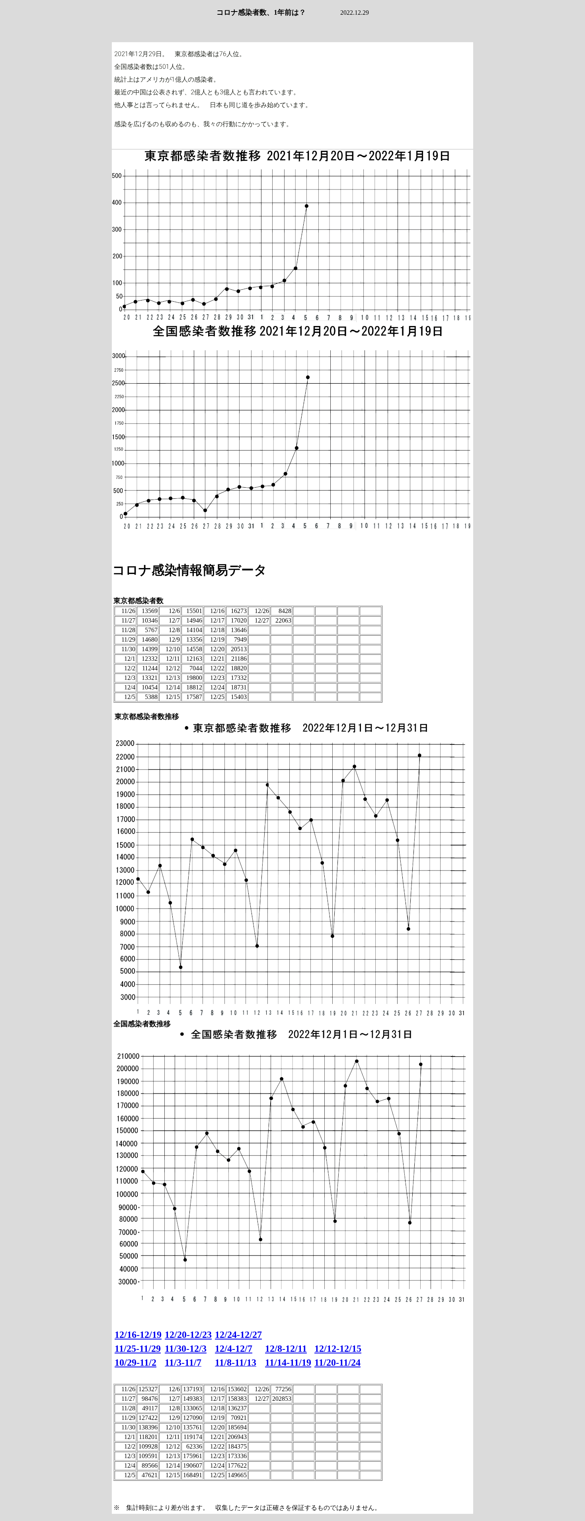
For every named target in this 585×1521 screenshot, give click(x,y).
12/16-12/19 (138, 1335)
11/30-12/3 (186, 1348)
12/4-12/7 (233, 1348)
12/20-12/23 (188, 1335)
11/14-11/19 (288, 1362)
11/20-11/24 (337, 1362)
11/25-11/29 (138, 1348)
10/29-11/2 (135, 1362)
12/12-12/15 (337, 1348)
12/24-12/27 (238, 1335)
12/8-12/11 (286, 1348)
